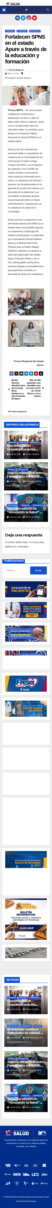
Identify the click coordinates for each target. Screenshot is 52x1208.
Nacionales (26, 1026)
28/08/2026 (15, 1009)
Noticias (22, 442)
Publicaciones (14, 560)
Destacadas (13, 505)
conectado (33, 542)
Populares (22, 31)
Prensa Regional (16, 70)
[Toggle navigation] (26, 10)
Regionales (35, 31)
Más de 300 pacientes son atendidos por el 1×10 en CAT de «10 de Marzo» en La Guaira (33, 388)
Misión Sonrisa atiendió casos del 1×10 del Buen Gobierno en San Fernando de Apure (19, 389)
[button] (48, 10)
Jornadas (10, 31)
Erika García (32, 454)
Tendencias (34, 442)
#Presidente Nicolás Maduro (18, 78)
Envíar (38, 570)
